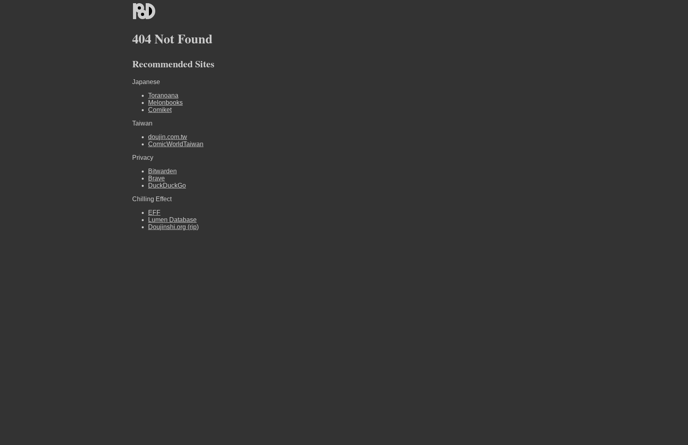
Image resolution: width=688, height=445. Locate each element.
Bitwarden (162, 171)
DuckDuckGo (167, 185)
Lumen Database (172, 219)
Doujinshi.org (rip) (173, 226)
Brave (156, 178)
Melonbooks (165, 102)
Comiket (160, 109)
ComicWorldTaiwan (175, 144)
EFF (154, 212)
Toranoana (163, 95)
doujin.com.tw (167, 136)
